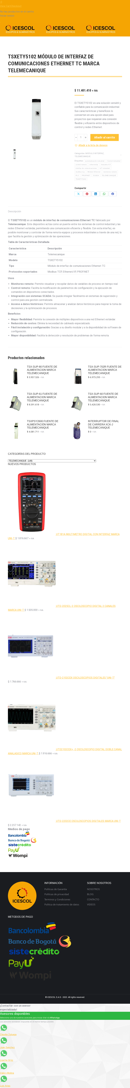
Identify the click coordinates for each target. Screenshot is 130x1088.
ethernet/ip (94, 164)
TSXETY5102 (81, 179)
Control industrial (113, 161)
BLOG (90, 894)
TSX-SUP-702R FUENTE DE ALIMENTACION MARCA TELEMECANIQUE (105, 370)
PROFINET (86, 175)
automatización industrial (94, 161)
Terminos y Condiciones (57, 899)
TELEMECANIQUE (83, 156)
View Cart (5, 6)
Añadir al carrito (104, 137)
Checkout (16, 6)
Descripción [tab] (14, 211)
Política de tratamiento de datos (61, 904)
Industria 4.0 (106, 164)
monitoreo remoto (110, 172)
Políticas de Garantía (55, 889)
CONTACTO (93, 899)
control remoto (81, 164)
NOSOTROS (93, 889)
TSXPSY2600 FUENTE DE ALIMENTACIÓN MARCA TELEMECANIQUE (42, 424)
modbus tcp (80, 172)
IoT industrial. (105, 168)
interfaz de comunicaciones (86, 168)
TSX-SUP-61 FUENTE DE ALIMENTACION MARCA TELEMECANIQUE (42, 397)
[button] (91, 145)
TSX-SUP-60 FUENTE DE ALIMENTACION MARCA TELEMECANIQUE (103, 397)
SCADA (96, 175)
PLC (77, 175)
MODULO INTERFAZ (94, 153)
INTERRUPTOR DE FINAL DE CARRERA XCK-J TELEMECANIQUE (103, 424)
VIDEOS (91, 904)
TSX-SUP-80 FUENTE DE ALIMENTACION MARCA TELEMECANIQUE (42, 370)
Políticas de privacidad (56, 894)
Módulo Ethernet (94, 172)
